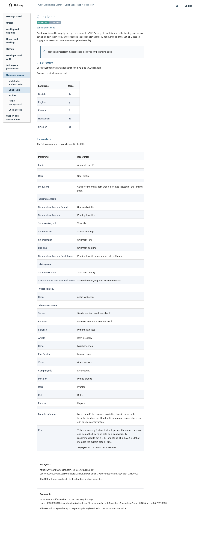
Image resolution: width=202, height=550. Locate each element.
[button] (177, 6)
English (189, 6)
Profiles (12, 95)
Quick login (14, 90)
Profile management (15, 103)
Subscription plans (46, 27)
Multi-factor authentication (16, 83)
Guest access (15, 110)
